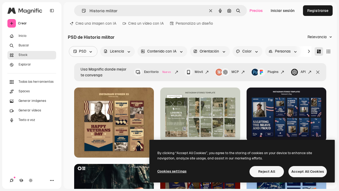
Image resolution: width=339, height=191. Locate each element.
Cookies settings (171, 171)
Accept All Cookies (307, 171)
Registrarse (317, 10)
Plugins (272, 72)
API (303, 72)
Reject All (266, 171)
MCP (235, 72)
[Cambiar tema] (30, 180)
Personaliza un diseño (194, 23)
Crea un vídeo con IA (146, 23)
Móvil (199, 72)
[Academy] (21, 180)
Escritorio (157, 72)
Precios (256, 10)
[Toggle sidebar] (52, 10)
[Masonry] (319, 51)
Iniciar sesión (283, 10)
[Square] (328, 51)
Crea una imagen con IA (95, 23)
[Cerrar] (318, 72)
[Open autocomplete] (81, 11)
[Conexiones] (11, 180)
